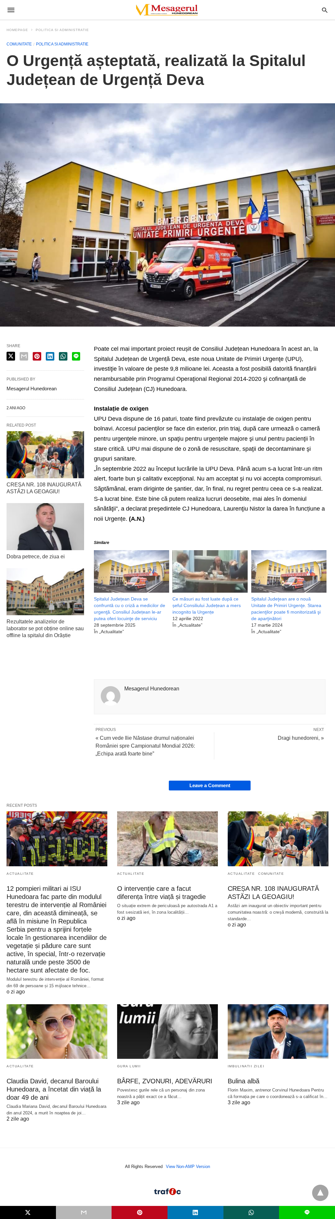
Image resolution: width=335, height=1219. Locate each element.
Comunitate (19, 44)
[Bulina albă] (278, 1031)
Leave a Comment (209, 785)
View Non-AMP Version (188, 1166)
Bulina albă (243, 1081)
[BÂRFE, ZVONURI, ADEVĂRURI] (167, 1031)
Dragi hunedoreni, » (301, 738)
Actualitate (20, 873)
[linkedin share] (50, 356)
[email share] (24, 356)
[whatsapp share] (63, 356)
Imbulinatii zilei (246, 1066)
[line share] (76, 356)
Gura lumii (129, 1066)
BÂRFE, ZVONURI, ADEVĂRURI (164, 1081)
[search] (324, 10)
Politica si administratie (62, 30)
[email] (84, 1212)
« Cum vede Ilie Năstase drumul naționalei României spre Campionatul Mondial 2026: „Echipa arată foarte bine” (145, 745)
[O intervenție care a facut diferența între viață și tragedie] (167, 838)
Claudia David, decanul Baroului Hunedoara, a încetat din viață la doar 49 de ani (54, 1089)
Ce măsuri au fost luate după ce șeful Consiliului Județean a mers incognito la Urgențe (206, 605)
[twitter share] (11, 356)
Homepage (17, 30)
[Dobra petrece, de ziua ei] (45, 526)
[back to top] (320, 1193)
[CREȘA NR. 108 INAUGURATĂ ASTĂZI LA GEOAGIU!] (45, 454)
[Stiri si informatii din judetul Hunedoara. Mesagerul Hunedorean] (167, 10)
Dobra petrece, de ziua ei (36, 556)
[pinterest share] (37, 356)
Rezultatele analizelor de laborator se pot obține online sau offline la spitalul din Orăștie (45, 628)
